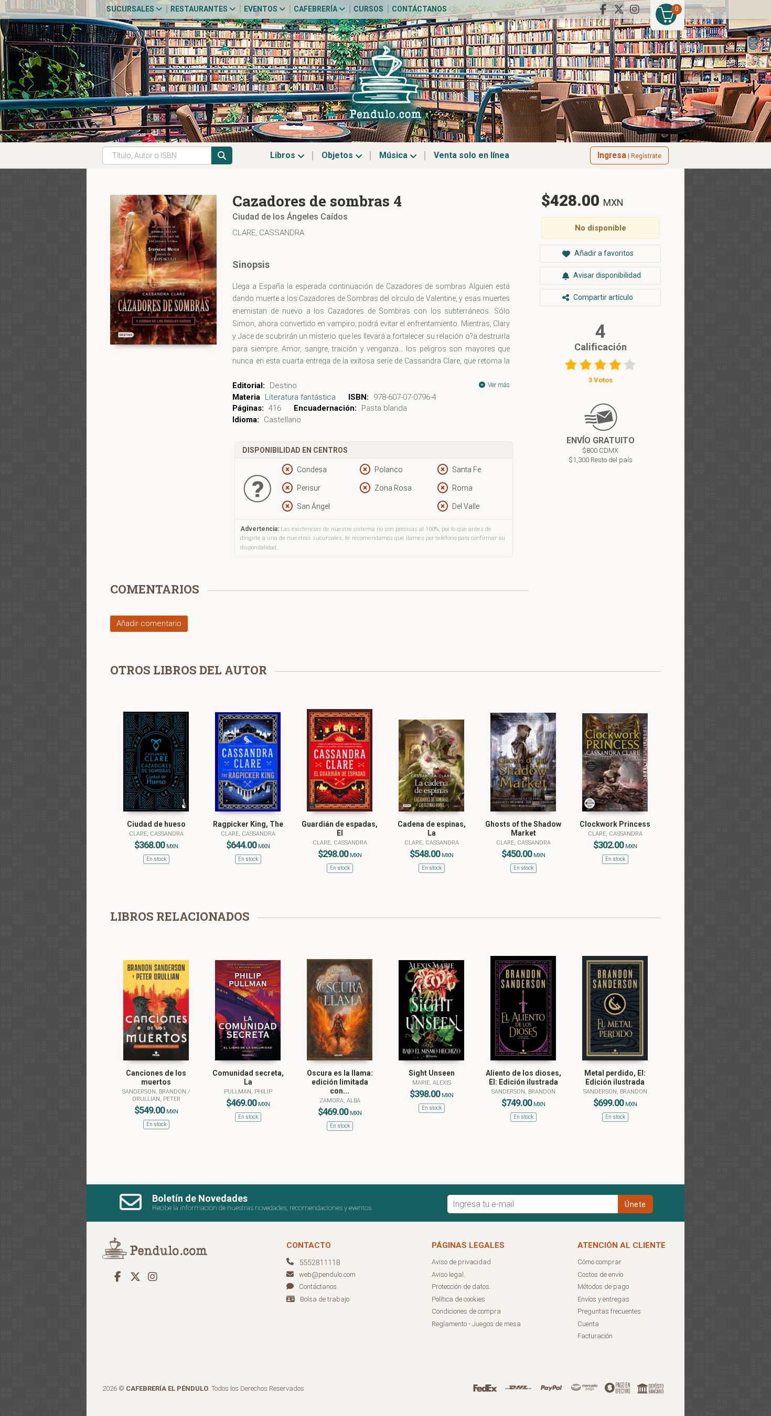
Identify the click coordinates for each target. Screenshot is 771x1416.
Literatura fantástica (300, 397)
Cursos (368, 9)
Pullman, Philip (248, 1091)
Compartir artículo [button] (602, 297)
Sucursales (131, 9)
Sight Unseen (432, 1073)
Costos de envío (600, 1274)
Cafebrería (316, 9)
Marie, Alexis (431, 1082)
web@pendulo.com (327, 1274)
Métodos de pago (603, 1286)
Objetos (338, 155)
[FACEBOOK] (603, 9)
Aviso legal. (448, 1274)
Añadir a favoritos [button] (603, 253)
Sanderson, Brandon (155, 1091)
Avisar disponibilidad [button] (606, 275)
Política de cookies (458, 1299)
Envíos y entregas (603, 1299)
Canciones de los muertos (156, 1077)
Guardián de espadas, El (340, 828)
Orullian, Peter (156, 1099)
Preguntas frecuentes (609, 1311)
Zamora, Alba (339, 1100)
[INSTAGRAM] (634, 9)
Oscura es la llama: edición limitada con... (340, 1082)
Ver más (498, 385)
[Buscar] (221, 155)
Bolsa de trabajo (324, 1299)
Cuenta (588, 1324)
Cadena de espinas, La (432, 828)
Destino (283, 385)
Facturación (595, 1336)
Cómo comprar (599, 1262)
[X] (619, 9)
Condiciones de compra (466, 1311)
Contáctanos (419, 9)
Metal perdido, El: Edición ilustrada (615, 1077)
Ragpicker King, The (248, 824)
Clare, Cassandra (268, 232)
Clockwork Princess (615, 824)
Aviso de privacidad (461, 1262)
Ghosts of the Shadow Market (523, 828)
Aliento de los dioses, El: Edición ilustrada (523, 1077)
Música (394, 155)
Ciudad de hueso (156, 824)
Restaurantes (199, 9)
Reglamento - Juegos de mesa (476, 1324)
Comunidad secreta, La (248, 1077)
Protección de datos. (461, 1286)
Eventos (261, 9)
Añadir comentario (148, 623)
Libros (283, 155)
